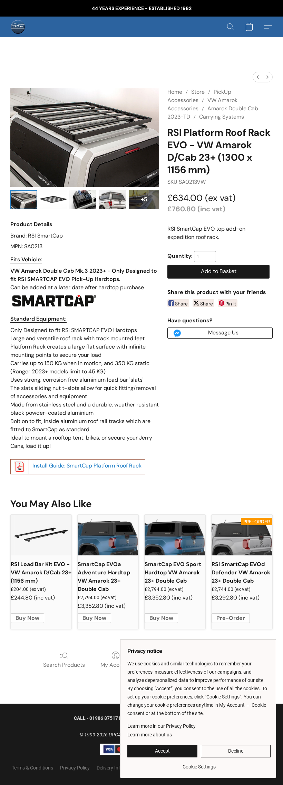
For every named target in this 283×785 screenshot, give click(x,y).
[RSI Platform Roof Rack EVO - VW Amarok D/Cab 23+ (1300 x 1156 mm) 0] (23, 199)
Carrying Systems (221, 116)
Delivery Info (110, 768)
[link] (199, 764)
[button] (18, 27)
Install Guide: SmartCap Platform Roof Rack (87, 465)
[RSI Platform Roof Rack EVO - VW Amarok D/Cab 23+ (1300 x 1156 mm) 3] (112, 199)
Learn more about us (149, 734)
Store (198, 91)
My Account (115, 664)
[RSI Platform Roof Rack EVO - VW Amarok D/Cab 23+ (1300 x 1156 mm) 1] (53, 199)
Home (174, 91)
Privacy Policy (75, 768)
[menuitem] (258, 77)
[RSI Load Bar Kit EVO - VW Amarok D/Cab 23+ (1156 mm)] (41, 535)
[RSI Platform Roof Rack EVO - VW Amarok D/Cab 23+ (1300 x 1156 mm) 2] (82, 199)
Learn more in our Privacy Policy (161, 726)
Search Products (64, 664)
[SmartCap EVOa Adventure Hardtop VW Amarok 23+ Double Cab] (108, 535)
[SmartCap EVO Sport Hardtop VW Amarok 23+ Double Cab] (175, 535)
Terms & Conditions (32, 768)
